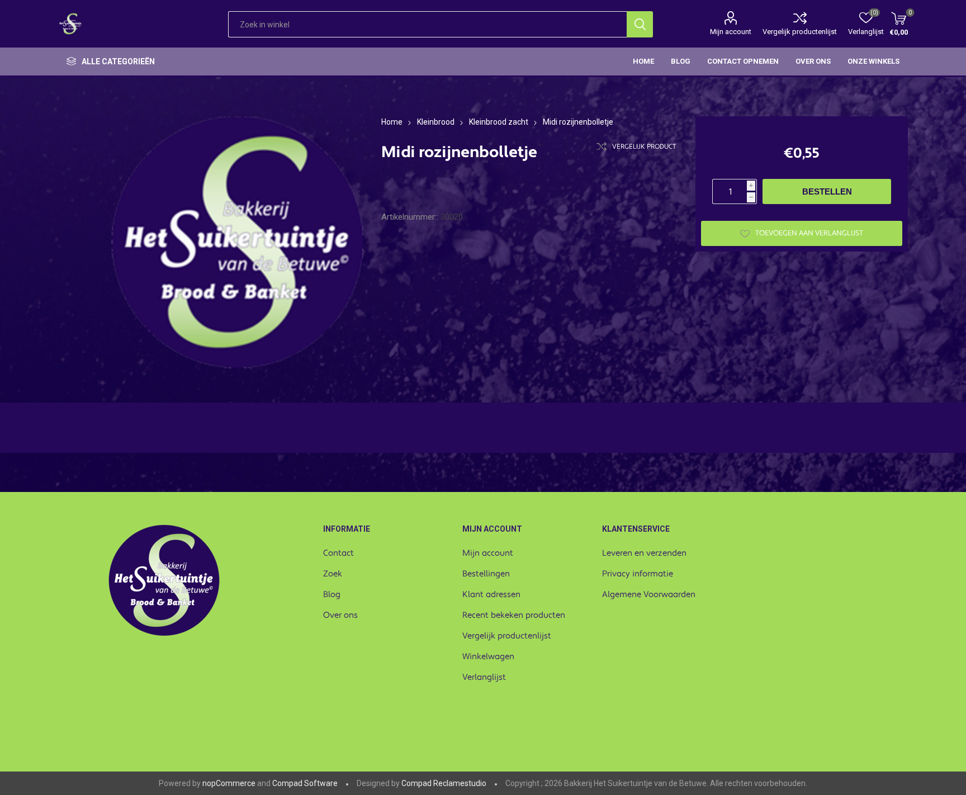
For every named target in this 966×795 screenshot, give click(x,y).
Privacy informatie (637, 574)
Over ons (340, 615)
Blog (331, 594)
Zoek (332, 574)
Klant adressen (491, 594)
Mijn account (730, 31)
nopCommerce (228, 783)
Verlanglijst (484, 677)
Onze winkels (873, 61)
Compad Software (305, 783)
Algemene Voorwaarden (648, 594)
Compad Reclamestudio (443, 783)
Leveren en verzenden (644, 553)
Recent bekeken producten (513, 615)
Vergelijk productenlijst (800, 31)
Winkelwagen (488, 656)
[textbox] (427, 24)
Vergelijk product (644, 147)
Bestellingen (486, 574)
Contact (338, 553)
